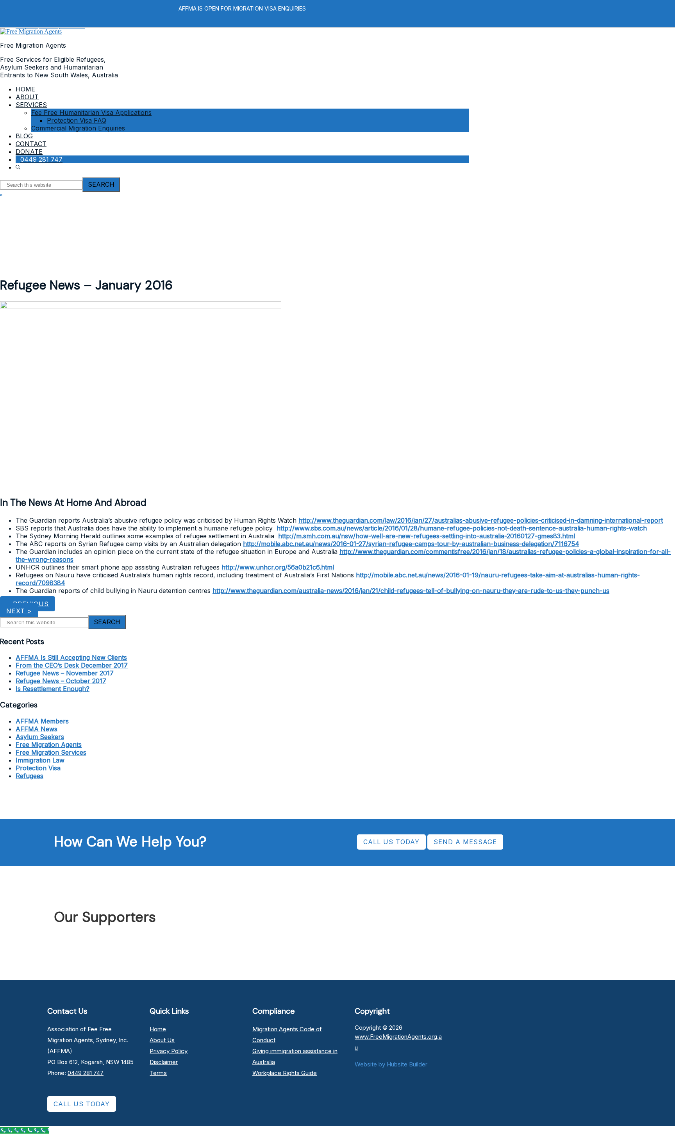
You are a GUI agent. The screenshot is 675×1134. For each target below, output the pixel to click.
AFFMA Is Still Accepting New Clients (71, 657)
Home (158, 1029)
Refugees (29, 776)
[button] (19, 167)
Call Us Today (82, 1104)
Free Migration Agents (49, 744)
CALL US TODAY (391, 842)
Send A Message (465, 842)
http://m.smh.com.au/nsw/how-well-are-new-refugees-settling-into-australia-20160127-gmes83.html (426, 536)
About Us (162, 1040)
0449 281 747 (86, 1073)
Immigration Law (40, 760)
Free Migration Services (51, 752)
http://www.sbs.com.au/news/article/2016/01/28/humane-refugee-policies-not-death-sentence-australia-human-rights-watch (462, 528)
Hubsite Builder (407, 1064)
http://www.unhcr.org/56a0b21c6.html (277, 567)
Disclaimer (164, 1062)
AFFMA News (36, 729)
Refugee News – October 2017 (61, 681)
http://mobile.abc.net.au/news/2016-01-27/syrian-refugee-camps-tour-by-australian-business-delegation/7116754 (411, 544)
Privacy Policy (169, 1051)
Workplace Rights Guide (284, 1073)
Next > (19, 611)
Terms (158, 1073)
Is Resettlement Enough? (52, 689)
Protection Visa (38, 768)
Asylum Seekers (40, 737)
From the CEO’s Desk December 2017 (72, 665)
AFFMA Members (42, 721)
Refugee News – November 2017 (65, 673)
